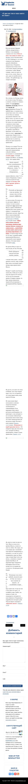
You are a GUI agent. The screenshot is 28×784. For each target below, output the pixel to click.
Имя (4, 666)
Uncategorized (12, 31)
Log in (24, 780)
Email (4, 672)
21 (10, 220)
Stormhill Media (19, 780)
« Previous (9, 625)
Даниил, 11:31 (17, 434)
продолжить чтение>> (11, 720)
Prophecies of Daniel (7, 4)
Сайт (4, 679)
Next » (22, 625)
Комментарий (7, 646)
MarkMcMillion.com (10, 740)
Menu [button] (14, 8)
